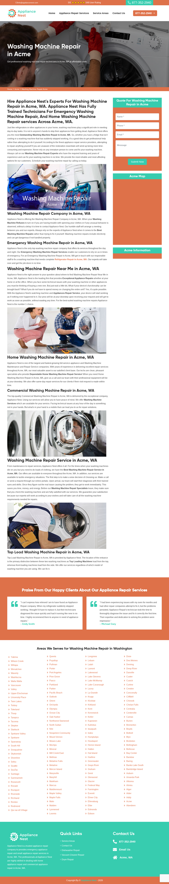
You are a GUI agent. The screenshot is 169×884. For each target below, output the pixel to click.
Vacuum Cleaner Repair (73, 855)
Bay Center (131, 753)
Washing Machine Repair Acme (35, 89)
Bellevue (130, 749)
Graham (91, 769)
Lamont (91, 668)
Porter (52, 668)
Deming (130, 664)
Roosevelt (15, 782)
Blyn (128, 737)
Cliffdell (129, 697)
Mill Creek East (56, 753)
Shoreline (15, 758)
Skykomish (16, 754)
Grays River (93, 765)
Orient (52, 701)
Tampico (15, 717)
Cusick (129, 680)
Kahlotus (92, 725)
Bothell (129, 733)
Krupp (90, 697)
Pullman (53, 664)
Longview (92, 656)
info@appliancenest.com (27, 3)
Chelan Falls (132, 705)
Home (52, 13)
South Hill (15, 746)
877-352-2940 (141, 2)
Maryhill (53, 777)
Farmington (93, 789)
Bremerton (131, 725)
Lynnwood (54, 809)
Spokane (15, 737)
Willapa (14, 665)
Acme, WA (126, 857)
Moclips (53, 745)
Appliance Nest (88, 880)
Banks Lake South (135, 765)
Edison (91, 813)
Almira (129, 785)
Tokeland (15, 709)
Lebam (91, 660)
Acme (17, 89)
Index (90, 733)
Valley (14, 689)
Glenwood (92, 777)
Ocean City (54, 713)
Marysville (54, 773)
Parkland (53, 685)
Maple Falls (54, 797)
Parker (52, 688)
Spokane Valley (18, 734)
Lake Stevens (94, 676)
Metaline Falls (56, 761)
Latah (90, 664)
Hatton (91, 749)
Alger (128, 789)
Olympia (53, 709)
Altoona (130, 781)
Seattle (14, 766)
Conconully (131, 693)
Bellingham (131, 745)
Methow (53, 757)
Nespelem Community (59, 733)
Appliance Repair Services (74, 13)
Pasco (52, 680)
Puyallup (53, 660)
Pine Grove (54, 676)
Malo (51, 801)
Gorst (90, 773)
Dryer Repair (68, 859)
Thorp (13, 713)
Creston (130, 688)
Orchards (53, 705)
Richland (15, 798)
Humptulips (93, 737)
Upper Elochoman (19, 693)
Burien (129, 721)
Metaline (53, 765)
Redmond (15, 806)
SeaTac (14, 770)
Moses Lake (55, 741)
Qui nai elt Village (19, 810)
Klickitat (91, 701)
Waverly (14, 673)
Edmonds (92, 809)
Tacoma (14, 721)
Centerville (131, 713)
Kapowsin (92, 721)
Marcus (52, 785)
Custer (129, 676)
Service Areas (101, 13)
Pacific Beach (55, 693)
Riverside (15, 794)
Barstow (130, 757)
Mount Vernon (55, 737)
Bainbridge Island (134, 769)
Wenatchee (16, 669)
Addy (128, 797)
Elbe (90, 805)
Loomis (52, 813)
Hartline (91, 757)
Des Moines (132, 660)
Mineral (52, 749)
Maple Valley (55, 793)
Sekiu (13, 762)
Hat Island (92, 753)
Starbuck (15, 729)
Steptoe (14, 725)
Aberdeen (131, 805)
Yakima (14, 657)
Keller (90, 717)
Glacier (91, 781)
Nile (51, 729)
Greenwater (93, 761)
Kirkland (92, 705)
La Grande (93, 693)
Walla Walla (16, 681)
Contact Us (118, 13)
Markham (53, 781)
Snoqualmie (16, 750)
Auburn (129, 773)
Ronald (14, 786)
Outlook (53, 697)
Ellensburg (93, 801)
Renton (14, 802)
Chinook (130, 701)
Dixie (128, 656)
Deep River (131, 668)
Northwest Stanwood (59, 721)
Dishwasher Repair (71, 850)
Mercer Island (55, 769)
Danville (130, 672)
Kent (90, 709)
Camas (129, 717)
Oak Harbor (54, 717)
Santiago (15, 774)
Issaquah (92, 729)
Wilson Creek (17, 661)
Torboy (14, 705)
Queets (52, 656)
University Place (18, 697)
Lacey (90, 688)
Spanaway (16, 742)
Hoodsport (93, 741)
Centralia (130, 709)
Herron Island (94, 745)
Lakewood (93, 672)
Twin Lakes (16, 701)
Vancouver (16, 685)
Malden (52, 805)
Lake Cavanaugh (96, 685)
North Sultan (55, 725)
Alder (128, 793)
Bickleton (130, 741)
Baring (129, 761)
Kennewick (93, 713)
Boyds (129, 729)
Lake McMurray (95, 680)
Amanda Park (132, 777)
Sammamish (17, 778)
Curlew (129, 685)
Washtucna (16, 677)
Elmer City (93, 797)
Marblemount (55, 789)
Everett (91, 793)
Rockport (15, 790)
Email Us (124, 849)
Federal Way (94, 785)
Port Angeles (55, 672)
